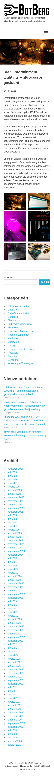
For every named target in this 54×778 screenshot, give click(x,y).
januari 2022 (14, 666)
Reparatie (13, 352)
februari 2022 (15, 662)
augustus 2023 (15, 598)
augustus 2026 (15, 468)
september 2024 (16, 551)
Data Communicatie (18, 313)
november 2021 (16, 673)
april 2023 (13, 612)
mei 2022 (13, 651)
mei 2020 (13, 737)
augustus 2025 (15, 512)
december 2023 (16, 583)
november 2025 (16, 501)
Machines (13, 338)
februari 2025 (15, 533)
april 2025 (13, 526)
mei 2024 (13, 565)
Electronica (14, 320)
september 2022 (16, 637)
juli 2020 (12, 730)
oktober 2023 (15, 590)
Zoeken (8, 277)
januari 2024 (14, 580)
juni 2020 (13, 734)
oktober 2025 (15, 504)
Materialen (13, 342)
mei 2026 (13, 479)
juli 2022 (12, 644)
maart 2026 (14, 486)
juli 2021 (12, 687)
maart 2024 (14, 572)
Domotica (13, 317)
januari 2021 (14, 709)
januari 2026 (14, 494)
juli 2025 (12, 515)
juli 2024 (12, 558)
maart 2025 (14, 529)
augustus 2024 (15, 555)
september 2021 (16, 680)
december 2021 (16, 669)
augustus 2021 (15, 684)
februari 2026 (15, 490)
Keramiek (13, 327)
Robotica (12, 356)
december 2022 (16, 626)
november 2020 (16, 716)
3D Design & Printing (19, 306)
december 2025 (16, 497)
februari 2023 (15, 619)
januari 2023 (14, 623)
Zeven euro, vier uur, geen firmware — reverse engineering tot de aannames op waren (25, 435)
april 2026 (13, 483)
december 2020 (16, 712)
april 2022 (13, 655)
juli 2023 (12, 601)
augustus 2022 (15, 641)
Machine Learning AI (19, 335)
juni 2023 (13, 605)
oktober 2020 (15, 719)
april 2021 (13, 698)
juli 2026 (12, 472)
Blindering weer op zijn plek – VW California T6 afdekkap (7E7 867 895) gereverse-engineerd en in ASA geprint (24, 420)
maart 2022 (14, 658)
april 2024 (13, 569)
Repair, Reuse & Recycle (21, 349)
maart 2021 (14, 701)
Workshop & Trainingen (20, 363)
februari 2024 (15, 576)
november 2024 (16, 544)
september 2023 (16, 594)
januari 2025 (14, 537)
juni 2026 (13, 476)
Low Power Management (21, 331)
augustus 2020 (15, 727)
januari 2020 (14, 744)
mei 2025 (13, 522)
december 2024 (16, 540)
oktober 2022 (15, 633)
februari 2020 (15, 741)
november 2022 (16, 630)
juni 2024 (13, 562)
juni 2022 (13, 648)
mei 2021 (13, 694)
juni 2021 (13, 691)
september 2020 (16, 723)
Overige (12, 345)
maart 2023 (14, 615)
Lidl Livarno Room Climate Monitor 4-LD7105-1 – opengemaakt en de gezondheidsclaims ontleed (23, 391)
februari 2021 (15, 705)
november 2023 (16, 587)
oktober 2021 (15, 676)
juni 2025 (13, 519)
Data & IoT (13, 309)
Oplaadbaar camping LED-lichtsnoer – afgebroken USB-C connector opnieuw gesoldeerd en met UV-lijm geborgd (24, 406)
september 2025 (16, 508)
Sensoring (13, 360)
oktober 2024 (15, 547)
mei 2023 (13, 608)
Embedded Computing (20, 324)
